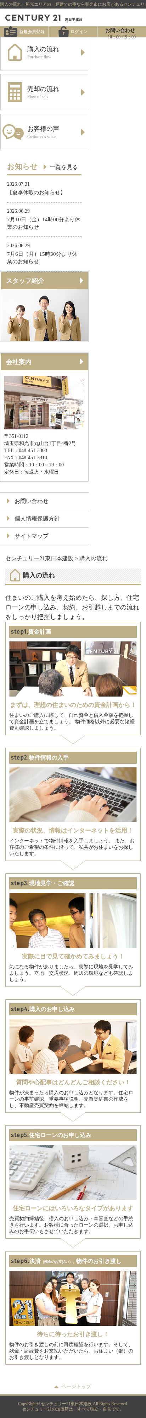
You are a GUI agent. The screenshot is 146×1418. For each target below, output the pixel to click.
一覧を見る (64, 167)
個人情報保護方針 (37, 518)
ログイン (79, 31)
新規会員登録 (32, 31)
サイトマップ (32, 536)
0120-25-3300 (122, 52)
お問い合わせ (32, 501)
